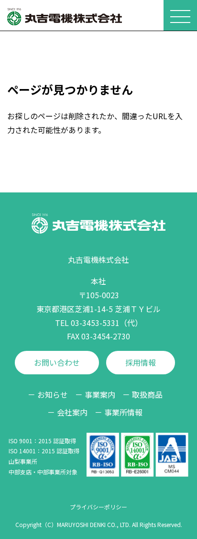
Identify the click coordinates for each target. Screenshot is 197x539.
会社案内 (72, 412)
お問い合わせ (57, 362)
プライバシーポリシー (98, 507)
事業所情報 (123, 412)
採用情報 (140, 362)
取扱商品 (147, 394)
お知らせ (52, 394)
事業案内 (100, 394)
